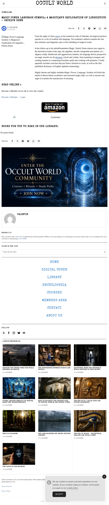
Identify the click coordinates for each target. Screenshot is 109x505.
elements (58, 57)
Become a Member (10, 97)
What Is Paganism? (10, 433)
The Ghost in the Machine (14, 466)
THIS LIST (18, 236)
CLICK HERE (22, 238)
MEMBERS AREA (54, 300)
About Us (54, 315)
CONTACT (54, 308)
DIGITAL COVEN (54, 269)
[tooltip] (79, 28)
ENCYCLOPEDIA (54, 285)
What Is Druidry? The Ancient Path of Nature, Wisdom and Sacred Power (54, 401)
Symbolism (7, 12)
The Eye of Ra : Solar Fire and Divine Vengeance (87, 401)
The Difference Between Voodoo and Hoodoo (54, 368)
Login (22, 97)
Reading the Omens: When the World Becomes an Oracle (18, 368)
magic (57, 36)
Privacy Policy (6, 491)
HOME (54, 262)
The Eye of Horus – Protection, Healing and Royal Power (88, 434)
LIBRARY (54, 277)
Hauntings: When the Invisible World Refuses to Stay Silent (87, 368)
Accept (59, 494)
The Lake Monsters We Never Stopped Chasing (54, 434)
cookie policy (72, 488)
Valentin (13, 27)
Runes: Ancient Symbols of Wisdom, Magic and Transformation (18, 401)
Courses (54, 292)
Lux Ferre (8, 372)
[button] (104, 251)
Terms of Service (7, 486)
